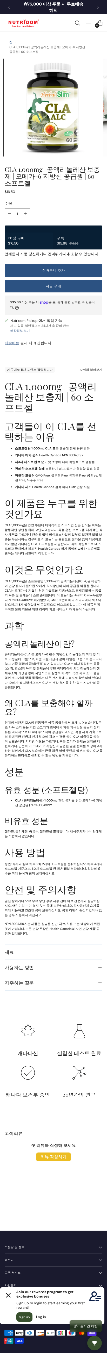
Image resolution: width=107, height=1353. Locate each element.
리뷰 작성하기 (53, 1157)
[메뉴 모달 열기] (88, 23)
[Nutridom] (23, 22)
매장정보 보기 (20, 331)
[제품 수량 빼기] (9, 214)
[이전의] (9, 7)
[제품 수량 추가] (25, 214)
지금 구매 (53, 286)
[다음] (98, 7)
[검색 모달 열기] (77, 23)
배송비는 (12, 343)
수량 (8, 203)
